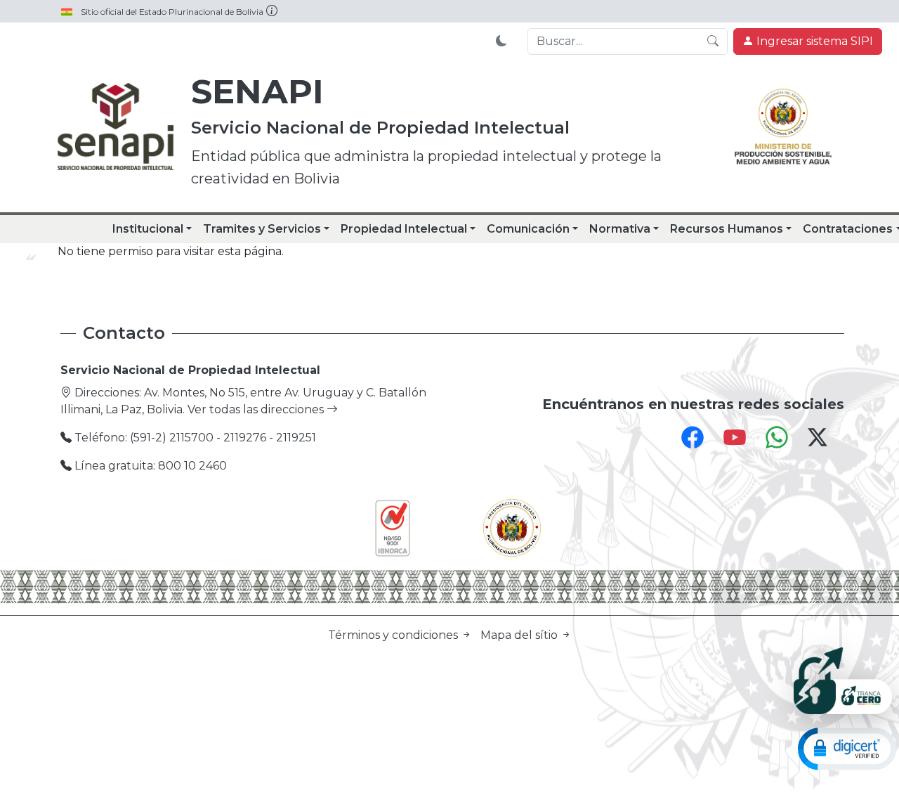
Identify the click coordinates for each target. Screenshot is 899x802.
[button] (847, 748)
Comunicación (528, 228)
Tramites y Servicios (262, 228)
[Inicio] (116, 126)
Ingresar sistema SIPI (813, 41)
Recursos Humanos (726, 228)
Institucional (147, 228)
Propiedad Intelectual (404, 228)
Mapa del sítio (520, 635)
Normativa (619, 228)
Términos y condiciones (394, 635)
